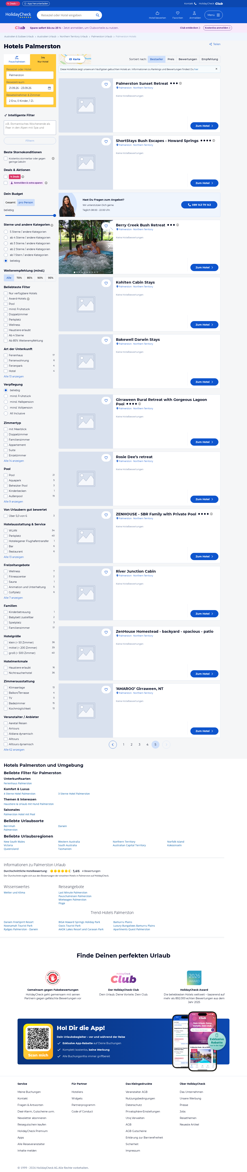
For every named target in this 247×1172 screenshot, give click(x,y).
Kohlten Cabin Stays (135, 282)
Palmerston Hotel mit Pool (19, 814)
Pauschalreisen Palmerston (75, 896)
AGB (128, 1124)
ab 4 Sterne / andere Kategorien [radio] (30, 237)
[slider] (54, 215)
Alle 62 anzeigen (14, 749)
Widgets (77, 1098)
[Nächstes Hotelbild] (108, 247)
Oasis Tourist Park (69, 925)
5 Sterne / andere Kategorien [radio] (28, 231)
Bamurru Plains (122, 922)
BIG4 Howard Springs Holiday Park (79, 922)
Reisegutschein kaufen (32, 1124)
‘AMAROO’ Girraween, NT (139, 689)
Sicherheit (132, 1144)
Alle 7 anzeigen (13, 597)
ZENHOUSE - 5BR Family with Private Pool (156, 514)
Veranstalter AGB (137, 1092)
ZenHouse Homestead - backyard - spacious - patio (164, 631)
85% (29, 277)
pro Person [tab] (26, 202)
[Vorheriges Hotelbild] (63, 247)
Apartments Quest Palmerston (131, 929)
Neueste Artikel (189, 1124)
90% (40, 277)
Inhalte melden (27, 1150)
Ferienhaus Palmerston (18, 783)
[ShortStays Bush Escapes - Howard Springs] (86, 163)
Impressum (133, 1150)
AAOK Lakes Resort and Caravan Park (81, 929)
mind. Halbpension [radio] (22, 401)
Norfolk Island (175, 841)
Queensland (11, 849)
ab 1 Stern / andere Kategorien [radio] (29, 255)
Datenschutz (134, 1105)
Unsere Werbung (190, 1098)
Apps (21, 1137)
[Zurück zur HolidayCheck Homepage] (18, 15)
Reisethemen (188, 1118)
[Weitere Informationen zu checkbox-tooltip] (53, 158)
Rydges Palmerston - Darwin (21, 929)
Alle (9, 277)
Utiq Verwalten (135, 1118)
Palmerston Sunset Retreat (142, 83)
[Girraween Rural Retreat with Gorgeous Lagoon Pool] (86, 422)
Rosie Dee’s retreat (134, 457)
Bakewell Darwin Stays (138, 339)
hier (196, 69)
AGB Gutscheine (136, 1131)
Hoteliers (77, 1092)
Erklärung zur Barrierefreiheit (144, 1137)
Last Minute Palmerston (73, 892)
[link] (157, 15)
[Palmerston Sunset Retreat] (86, 105)
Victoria (8, 845)
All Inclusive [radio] (17, 413)
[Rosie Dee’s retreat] (86, 479)
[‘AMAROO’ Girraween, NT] (86, 711)
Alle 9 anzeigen (13, 501)
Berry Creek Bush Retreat (140, 225)
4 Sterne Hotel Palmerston (19, 793)
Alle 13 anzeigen (14, 376)
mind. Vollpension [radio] (21, 407)
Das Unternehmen (191, 1092)
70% (19, 277)
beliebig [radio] (15, 260)
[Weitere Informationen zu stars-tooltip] (51, 224)
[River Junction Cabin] (86, 593)
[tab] (17, 59)
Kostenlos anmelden (216, 27)
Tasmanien (65, 849)
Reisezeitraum (15, 82)
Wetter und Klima (14, 892)
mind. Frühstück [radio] (20, 396)
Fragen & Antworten (30, 1105)
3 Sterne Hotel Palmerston (74, 793)
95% (50, 277)
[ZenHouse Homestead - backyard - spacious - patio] (86, 653)
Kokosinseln (174, 845)
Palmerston (11, 829)
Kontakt (188, 3)
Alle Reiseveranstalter (31, 1144)
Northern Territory (124, 841)
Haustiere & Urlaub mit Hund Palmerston (29, 803)
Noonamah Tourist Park (18, 925)
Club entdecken (189, 27)
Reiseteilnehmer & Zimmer (23, 95)
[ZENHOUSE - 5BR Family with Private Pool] (86, 536)
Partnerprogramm (83, 1105)
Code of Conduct (82, 1111)
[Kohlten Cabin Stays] (86, 304)
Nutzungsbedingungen (140, 1098)
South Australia (67, 845)
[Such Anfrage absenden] (97, 15)
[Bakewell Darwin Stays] (86, 361)
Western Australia (69, 841)
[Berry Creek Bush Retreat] (86, 247)
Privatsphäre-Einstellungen (143, 1111)
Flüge (62, 903)
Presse (184, 1105)
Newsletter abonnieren (32, 1118)
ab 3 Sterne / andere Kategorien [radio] (30, 243)
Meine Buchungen (29, 1092)
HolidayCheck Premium (33, 1131)
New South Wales (14, 841)
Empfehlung (210, 59)
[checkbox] (30, 160)
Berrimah (9, 826)
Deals (11, 3)
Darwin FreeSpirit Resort (18, 922)
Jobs (183, 1111)
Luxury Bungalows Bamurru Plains (134, 925)
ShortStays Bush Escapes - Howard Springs (157, 141)
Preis (171, 59)
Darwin (62, 826)
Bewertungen (188, 59)
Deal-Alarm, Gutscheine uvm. (36, 1111)
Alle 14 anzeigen (14, 460)
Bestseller (156, 59)
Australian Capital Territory (129, 845)
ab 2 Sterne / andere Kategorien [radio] (30, 249)
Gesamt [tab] (10, 202)
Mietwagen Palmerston (72, 899)
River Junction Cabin (136, 571)
